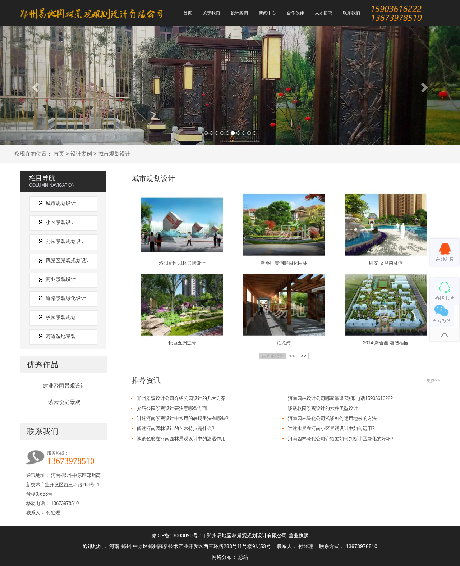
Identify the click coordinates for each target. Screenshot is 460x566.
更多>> (433, 380)
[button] (34, 85)
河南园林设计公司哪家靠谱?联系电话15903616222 (340, 398)
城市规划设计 (114, 154)
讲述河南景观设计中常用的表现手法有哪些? (182, 418)
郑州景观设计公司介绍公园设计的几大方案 (181, 398)
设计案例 (81, 154)
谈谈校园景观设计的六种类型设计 (323, 408)
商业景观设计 (61, 279)
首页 (59, 154)
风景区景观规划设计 (68, 260)
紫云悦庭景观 (64, 402)
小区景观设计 (61, 222)
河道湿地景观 (61, 336)
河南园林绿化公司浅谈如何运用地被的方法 (332, 418)
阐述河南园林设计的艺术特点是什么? (175, 428)
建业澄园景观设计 (64, 386)
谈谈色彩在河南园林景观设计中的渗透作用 (181, 438)
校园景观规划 (61, 317)
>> (304, 356)
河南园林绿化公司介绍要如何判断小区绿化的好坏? (340, 438)
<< (292, 356)
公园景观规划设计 (66, 241)
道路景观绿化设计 (66, 298)
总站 (243, 557)
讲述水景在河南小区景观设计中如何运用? (331, 428)
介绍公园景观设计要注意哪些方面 (172, 408)
